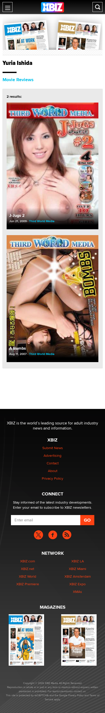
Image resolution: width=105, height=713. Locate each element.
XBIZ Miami (77, 568)
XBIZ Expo (77, 584)
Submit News (52, 447)
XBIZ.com (27, 561)
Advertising (52, 455)
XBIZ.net (27, 568)
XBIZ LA (77, 561)
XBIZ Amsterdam (77, 576)
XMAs (77, 591)
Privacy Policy (52, 478)
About (52, 470)
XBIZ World (27, 576)
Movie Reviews (18, 79)
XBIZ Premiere (27, 584)
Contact (53, 463)
